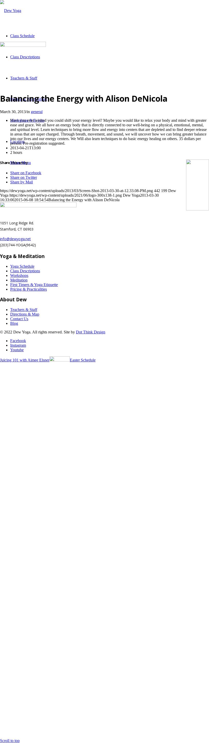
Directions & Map (24, 314)
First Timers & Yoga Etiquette (34, 284)
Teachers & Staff (23, 309)
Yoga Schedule (22, 266)
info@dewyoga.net (15, 238)
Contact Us (19, 319)
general (37, 112)
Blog (14, 323)
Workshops (19, 275)
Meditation (19, 280)
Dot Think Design (90, 332)
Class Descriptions (25, 271)
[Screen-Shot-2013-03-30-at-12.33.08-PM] (23, 45)
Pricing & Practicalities (28, 289)
